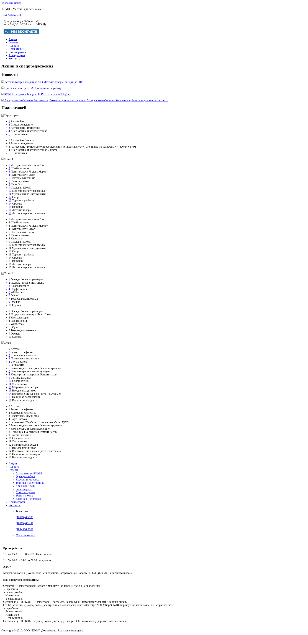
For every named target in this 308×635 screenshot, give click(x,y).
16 (10, 209)
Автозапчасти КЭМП (29, 473)
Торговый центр (11, 2)
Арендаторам (17, 55)
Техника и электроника (30, 482)
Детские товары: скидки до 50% (63, 81)
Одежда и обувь (25, 476)
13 (10, 200)
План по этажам (25, 535)
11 (10, 193)
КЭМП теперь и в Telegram (54, 94)
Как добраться (17, 52)
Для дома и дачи (25, 485)
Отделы (13, 42)
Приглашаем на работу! (48, 88)
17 (10, 213)
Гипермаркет (23, 489)
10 (10, 190)
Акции (13, 39)
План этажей (16, 48)
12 (10, 197)
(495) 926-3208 (24, 529)
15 (10, 206)
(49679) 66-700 (24, 517)
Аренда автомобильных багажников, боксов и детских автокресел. (127, 100)
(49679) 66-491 (24, 523)
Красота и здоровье (27, 479)
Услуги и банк (24, 495)
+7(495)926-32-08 (11, 15)
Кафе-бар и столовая (28, 498)
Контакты (14, 58)
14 (10, 203)
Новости (14, 45)
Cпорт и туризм (25, 492)
